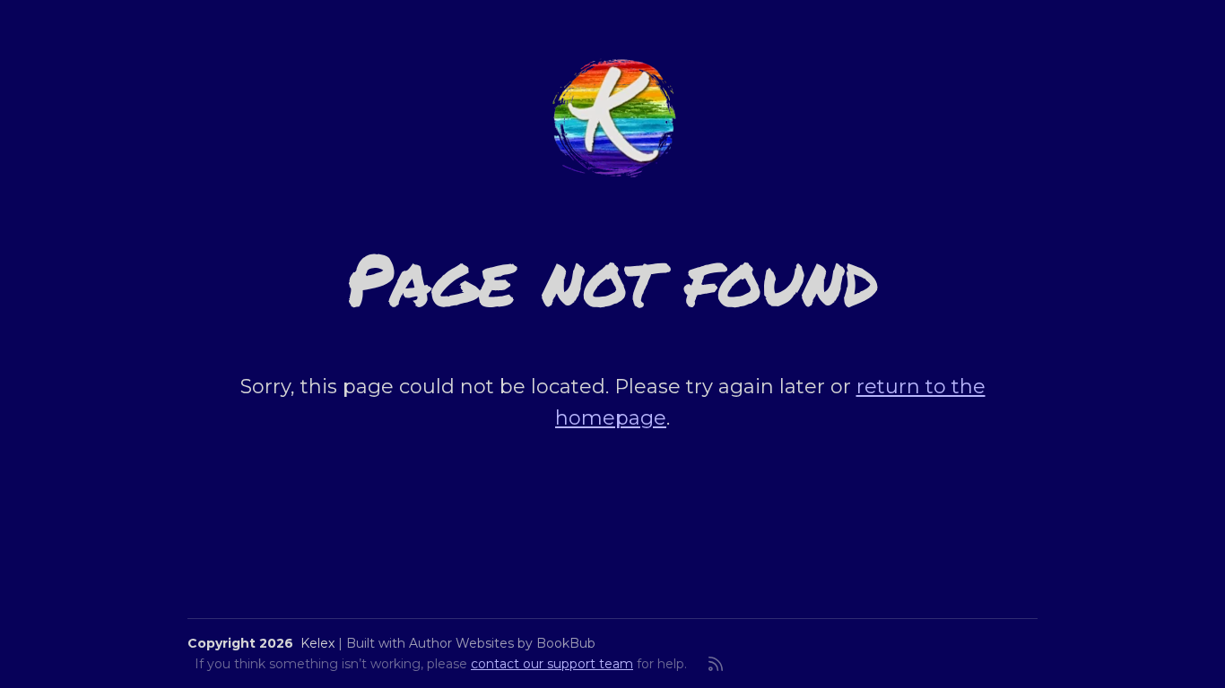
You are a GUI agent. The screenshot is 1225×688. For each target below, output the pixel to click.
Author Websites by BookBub (502, 643)
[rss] (715, 664)
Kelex (317, 643)
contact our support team (552, 664)
